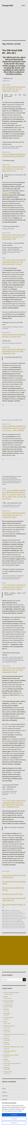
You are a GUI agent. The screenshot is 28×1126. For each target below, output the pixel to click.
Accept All (14, 1114)
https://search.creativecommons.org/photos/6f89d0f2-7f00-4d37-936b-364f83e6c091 (14, 262)
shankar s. (19, 589)
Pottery (6, 1059)
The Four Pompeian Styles (11, 992)
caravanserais (5, 915)
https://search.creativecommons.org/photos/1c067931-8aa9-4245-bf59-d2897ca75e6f (14, 802)
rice (23, 924)
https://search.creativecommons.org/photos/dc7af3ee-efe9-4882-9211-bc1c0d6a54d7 (13, 515)
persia (12, 924)
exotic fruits (8, 918)
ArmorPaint (7, 1013)
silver (16, 703)
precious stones (18, 924)
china (20, 915)
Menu (23, 5)
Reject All (14, 1122)
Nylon (5, 1021)
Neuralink (7, 1067)
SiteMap (4, 1099)
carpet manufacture (14, 915)
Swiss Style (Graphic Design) (12, 1063)
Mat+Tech (5, 1096)
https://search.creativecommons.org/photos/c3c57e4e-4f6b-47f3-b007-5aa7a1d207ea (14, 587)
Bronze (10, 739)
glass (12, 918)
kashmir (4, 921)
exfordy (14, 672)
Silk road (4, 927)
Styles (4, 1088)
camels (17, 913)
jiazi (14, 353)
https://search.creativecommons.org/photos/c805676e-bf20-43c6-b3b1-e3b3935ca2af (13, 670)
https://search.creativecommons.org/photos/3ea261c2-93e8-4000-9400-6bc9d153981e (13, 237)
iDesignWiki (7, 5)
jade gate (19, 919)
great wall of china (21, 918)
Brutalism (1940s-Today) (11, 1055)
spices (14, 927)
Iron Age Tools (8, 1072)
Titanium (6, 1038)
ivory (15, 919)
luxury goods (17, 921)
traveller (20, 927)
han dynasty (5, 919)
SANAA (6, 996)
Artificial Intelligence (10, 1051)
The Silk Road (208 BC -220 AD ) (12, 51)
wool (24, 927)
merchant (16, 923)
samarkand (10, 926)
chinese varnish (15, 916)
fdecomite (16, 91)
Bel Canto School (9, 1001)
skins (11, 927)
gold (10, 703)
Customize (14, 1118)
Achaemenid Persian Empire (9, 912)
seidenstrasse (22, 926)
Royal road (4, 926)
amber (8, 757)
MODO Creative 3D (9, 1026)
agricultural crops (6, 913)
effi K (14, 239)
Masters (4, 1092)
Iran (13, 919)
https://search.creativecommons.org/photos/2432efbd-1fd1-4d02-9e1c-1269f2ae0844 (13, 89)
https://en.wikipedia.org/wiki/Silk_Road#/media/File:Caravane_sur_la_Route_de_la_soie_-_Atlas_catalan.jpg (14, 428)
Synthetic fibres (8, 1017)
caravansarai (22, 913)
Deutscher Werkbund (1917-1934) (14, 1046)
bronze (13, 913)
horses (10, 919)
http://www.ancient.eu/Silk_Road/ (12, 894)
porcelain (5, 726)
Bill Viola (6, 1009)
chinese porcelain (6, 916)
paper (3, 924)
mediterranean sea (9, 923)
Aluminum (7, 1030)
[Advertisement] (14, 26)
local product (10, 921)
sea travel (16, 926)
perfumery (8, 924)
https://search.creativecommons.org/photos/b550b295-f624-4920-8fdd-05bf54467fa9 (13, 351)
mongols (22, 923)
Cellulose (6, 1042)
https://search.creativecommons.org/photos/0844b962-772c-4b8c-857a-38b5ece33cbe (13, 169)
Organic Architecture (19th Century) (14, 1034)
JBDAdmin (7, 910)
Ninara (15, 517)
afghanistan (20, 912)
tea (17, 927)
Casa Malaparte (8, 1005)
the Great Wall (6, 193)
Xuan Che (19, 264)
